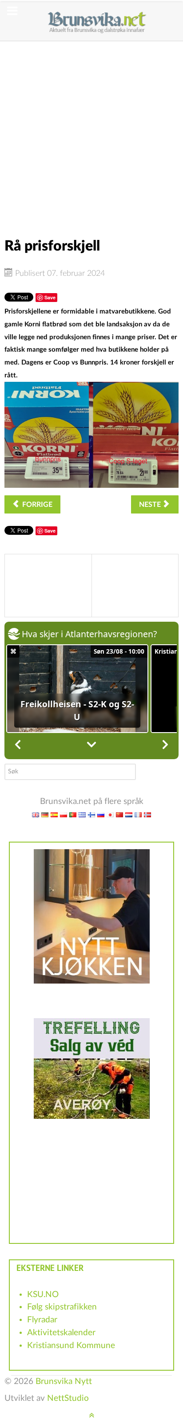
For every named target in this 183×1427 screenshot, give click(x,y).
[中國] (119, 814)
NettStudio (68, 1398)
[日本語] (110, 814)
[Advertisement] (91, 132)
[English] (35, 814)
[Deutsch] (44, 814)
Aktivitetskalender (61, 1333)
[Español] (54, 814)
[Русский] (100, 814)
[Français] (138, 814)
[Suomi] (91, 814)
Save (50, 297)
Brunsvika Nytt (64, 1381)
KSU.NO (43, 1294)
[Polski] (63, 814)
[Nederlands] (128, 814)
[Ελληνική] (82, 814)
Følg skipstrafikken (62, 1307)
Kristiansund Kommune (71, 1345)
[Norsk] (147, 814)
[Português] (72, 814)
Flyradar (42, 1320)
